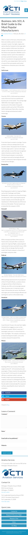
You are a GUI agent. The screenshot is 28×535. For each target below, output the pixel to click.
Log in (21, 532)
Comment (4, 414)
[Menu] (26, 10)
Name (3, 431)
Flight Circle (24, 1)
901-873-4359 (5, 492)
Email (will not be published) (9, 438)
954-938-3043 (17, 1)
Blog (8, 405)
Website (3, 445)
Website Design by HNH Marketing (12, 532)
